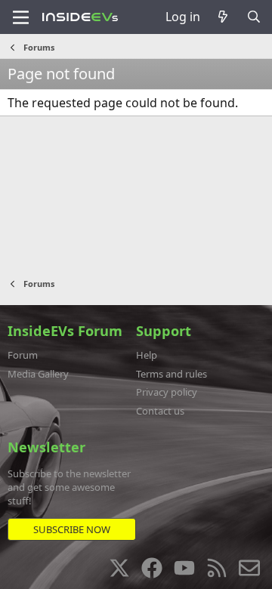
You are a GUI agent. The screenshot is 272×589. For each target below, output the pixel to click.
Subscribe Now (71, 529)
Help (146, 355)
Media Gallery (38, 374)
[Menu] (21, 17)
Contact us (160, 411)
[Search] (253, 16)
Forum (23, 355)
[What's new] (223, 16)
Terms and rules (171, 374)
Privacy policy (166, 392)
